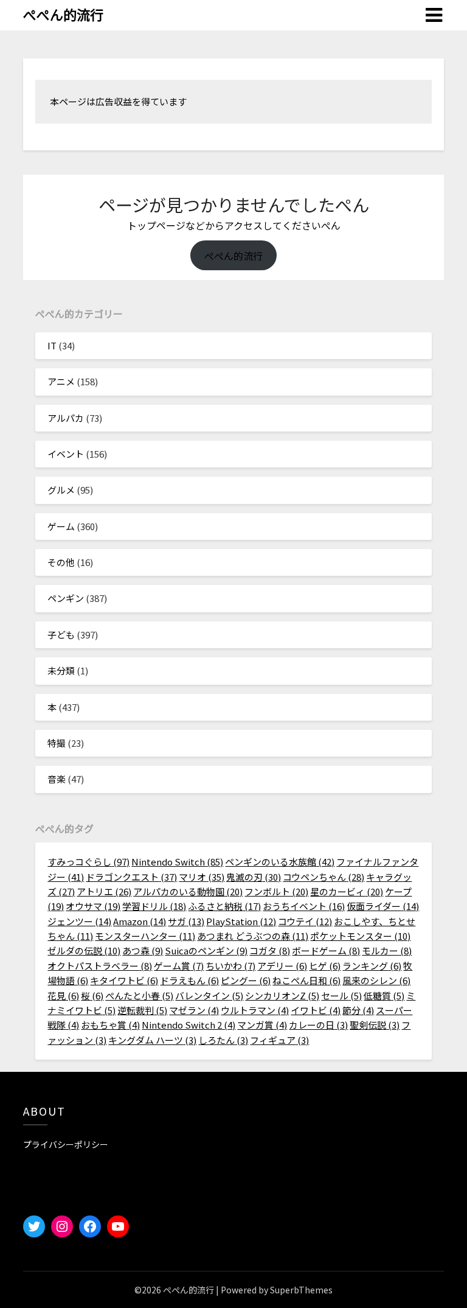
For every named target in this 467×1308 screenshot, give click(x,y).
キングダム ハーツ (152, 1039)
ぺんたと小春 (139, 995)
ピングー (246, 980)
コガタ (269, 950)
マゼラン (194, 1010)
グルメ (61, 489)
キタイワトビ (124, 980)
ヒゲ (325, 965)
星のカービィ (346, 891)
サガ (186, 921)
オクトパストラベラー (99, 965)
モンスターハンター (145, 935)
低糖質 (384, 995)
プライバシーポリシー (65, 1144)
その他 (61, 562)
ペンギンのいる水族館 (279, 861)
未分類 (61, 670)
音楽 (56, 778)
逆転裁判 (142, 1010)
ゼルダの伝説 (83, 950)
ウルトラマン (255, 1010)
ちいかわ (230, 965)
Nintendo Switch (177, 861)
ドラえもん (189, 980)
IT (52, 345)
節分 (358, 1010)
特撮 (56, 742)
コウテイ (305, 921)
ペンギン (65, 598)
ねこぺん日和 (306, 980)
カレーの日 (318, 1024)
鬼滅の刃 (253, 876)
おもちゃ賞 (110, 1024)
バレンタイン (209, 995)
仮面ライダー (383, 906)
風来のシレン (376, 980)
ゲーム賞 (179, 965)
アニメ (61, 381)
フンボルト (276, 891)
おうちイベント (304, 906)
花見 (63, 995)
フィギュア (279, 1039)
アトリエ (104, 891)
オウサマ (93, 906)
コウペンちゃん (323, 876)
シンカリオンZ (282, 995)
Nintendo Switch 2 (188, 1024)
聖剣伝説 (375, 1024)
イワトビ (316, 1010)
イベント (65, 453)
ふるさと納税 (224, 906)
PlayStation (241, 921)
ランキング (371, 965)
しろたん (223, 1039)
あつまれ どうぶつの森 (252, 935)
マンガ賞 (262, 1024)
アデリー (282, 965)
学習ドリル (154, 906)
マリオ (201, 876)
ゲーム (61, 526)
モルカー (387, 950)
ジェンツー (79, 921)
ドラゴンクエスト (131, 876)
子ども (61, 634)
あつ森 (142, 950)
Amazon (139, 921)
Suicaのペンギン (206, 950)
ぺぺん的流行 (63, 14)
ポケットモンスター (360, 935)
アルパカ (65, 417)
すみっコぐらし (88, 861)
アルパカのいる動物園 (188, 891)
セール (341, 995)
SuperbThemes (301, 1290)
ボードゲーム (326, 950)
